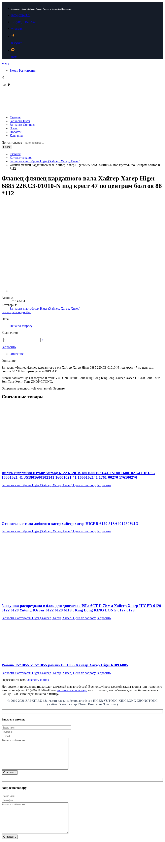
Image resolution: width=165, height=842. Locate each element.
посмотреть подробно (16, 312)
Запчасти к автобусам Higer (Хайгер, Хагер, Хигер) (45, 161)
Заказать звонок (38, 679)
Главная (15, 154)
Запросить (9, 347)
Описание (17, 354)
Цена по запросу (21, 326)
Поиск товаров (12, 142)
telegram (16, 42)
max (14, 57)
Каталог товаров (21, 157)
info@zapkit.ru (20, 15)
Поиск (6, 146)
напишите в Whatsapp (72, 690)
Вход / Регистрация (23, 70)
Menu (5, 63)
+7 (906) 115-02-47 (23, 22)
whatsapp (17, 28)
